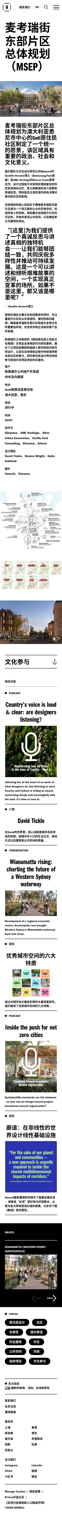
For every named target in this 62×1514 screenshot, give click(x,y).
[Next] (51, 1298)
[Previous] (36, 1298)
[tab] (31, 661)
